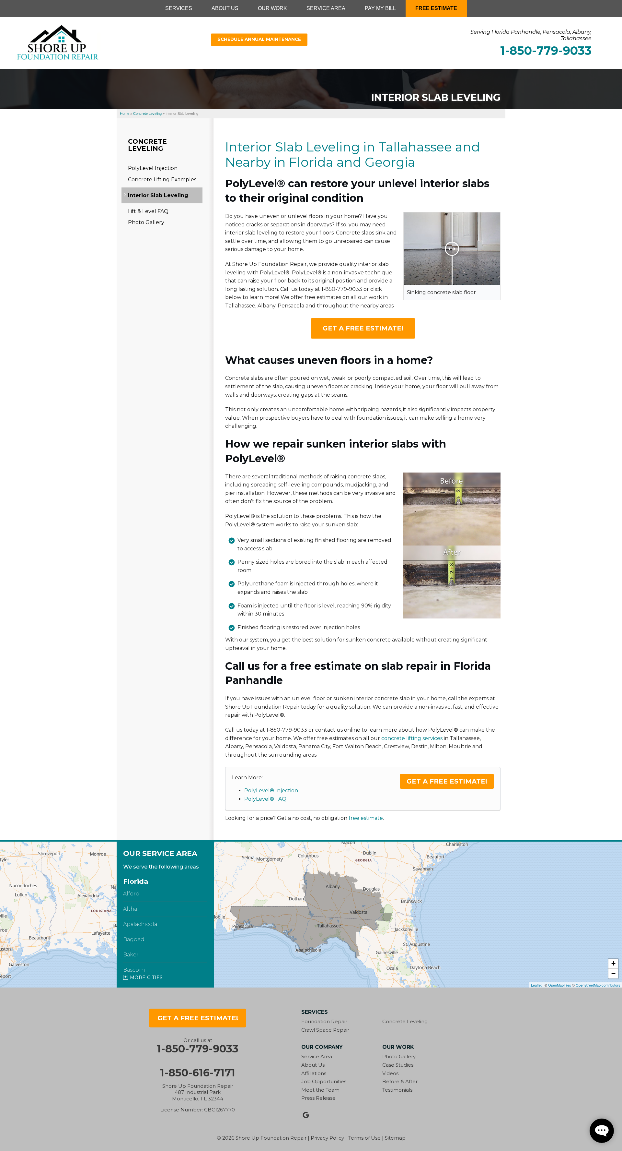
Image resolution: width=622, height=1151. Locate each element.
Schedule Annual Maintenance (259, 39)
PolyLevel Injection (153, 168)
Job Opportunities (323, 1081)
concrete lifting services (412, 738)
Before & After (400, 1081)
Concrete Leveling (147, 145)
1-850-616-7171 (197, 1073)
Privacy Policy (327, 1138)
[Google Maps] (306, 1115)
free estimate (366, 818)
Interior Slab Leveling (158, 195)
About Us (313, 1065)
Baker (131, 955)
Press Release (318, 1098)
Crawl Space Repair (325, 1030)
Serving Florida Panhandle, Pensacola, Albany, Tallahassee (531, 35)
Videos (390, 1073)
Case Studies (397, 1065)
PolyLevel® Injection (271, 790)
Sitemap (395, 1138)
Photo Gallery (146, 222)
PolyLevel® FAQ (265, 799)
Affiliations (313, 1073)
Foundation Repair (324, 1021)
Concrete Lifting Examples (162, 179)
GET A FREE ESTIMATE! (363, 328)
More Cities (146, 977)
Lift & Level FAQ (148, 211)
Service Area (316, 1056)
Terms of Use (364, 1138)
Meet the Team (320, 1090)
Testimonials (397, 1090)
